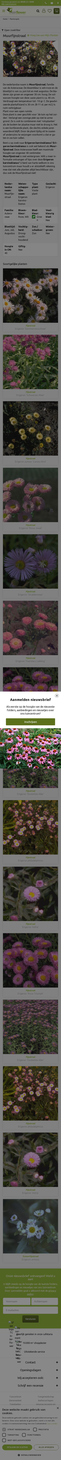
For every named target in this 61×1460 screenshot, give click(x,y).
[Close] (56, 695)
